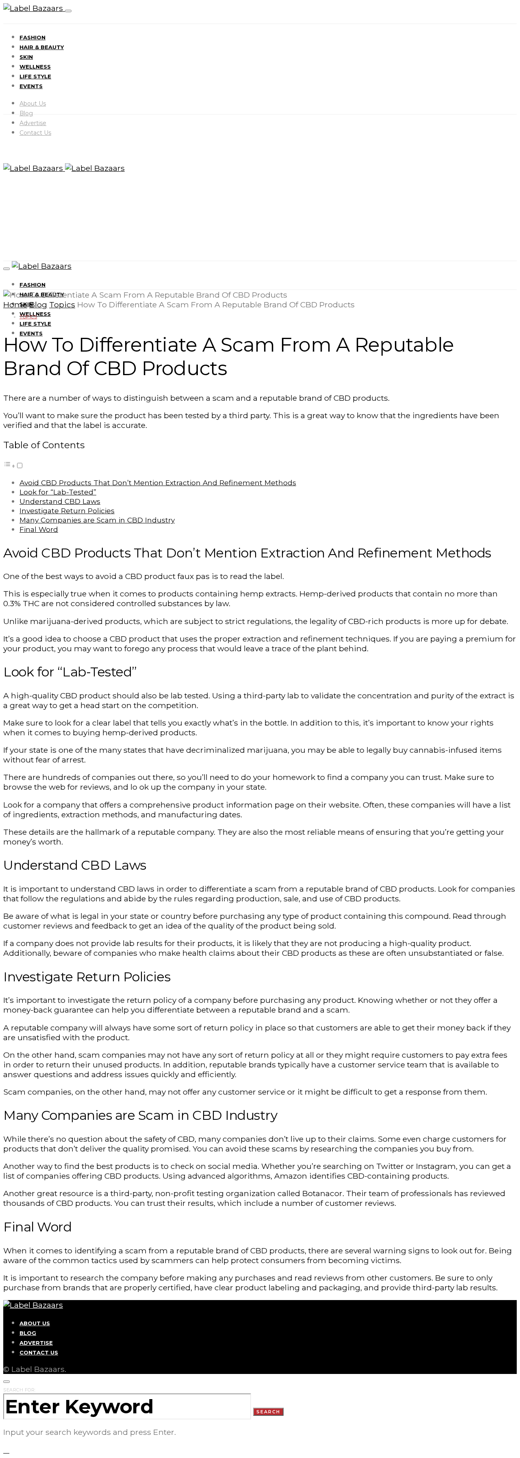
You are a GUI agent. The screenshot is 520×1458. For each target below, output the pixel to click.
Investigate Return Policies (67, 510)
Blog (26, 113)
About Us (33, 103)
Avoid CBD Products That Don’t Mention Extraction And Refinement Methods (158, 482)
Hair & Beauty (42, 47)
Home (15, 304)
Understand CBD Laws (60, 501)
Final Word (39, 529)
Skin (26, 57)
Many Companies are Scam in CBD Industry (97, 520)
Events (31, 86)
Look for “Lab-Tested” (58, 492)
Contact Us (35, 132)
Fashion (33, 37)
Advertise (33, 123)
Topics (62, 304)
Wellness (35, 66)
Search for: (19, 1390)
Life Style (35, 76)
